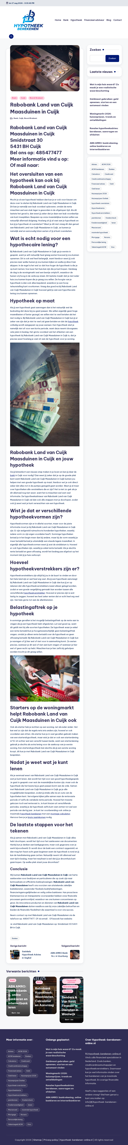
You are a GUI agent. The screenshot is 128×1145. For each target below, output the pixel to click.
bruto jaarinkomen (37, 817)
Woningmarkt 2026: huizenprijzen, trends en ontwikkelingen (103, 116)
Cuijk (23, 98)
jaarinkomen (96, 218)
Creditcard (109, 174)
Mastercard (96, 228)
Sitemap (37, 1140)
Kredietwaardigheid (99, 223)
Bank (14, 98)
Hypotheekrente (98, 208)
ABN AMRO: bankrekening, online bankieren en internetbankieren (104, 146)
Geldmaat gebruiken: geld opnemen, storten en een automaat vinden (104, 102)
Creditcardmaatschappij (101, 179)
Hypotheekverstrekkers (101, 213)
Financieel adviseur (71, 981)
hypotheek (73, 321)
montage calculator (60, 814)
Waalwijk (68, 991)
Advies (94, 164)
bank (12, 475)
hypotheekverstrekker (34, 593)
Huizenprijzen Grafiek (100, 198)
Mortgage (96, 237)
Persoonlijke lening (99, 242)
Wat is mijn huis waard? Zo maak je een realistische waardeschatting (104, 87)
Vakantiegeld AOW (99, 247)
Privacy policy (51, 1140)
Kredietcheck (111, 218)
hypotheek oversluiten (100, 203)
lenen (114, 223)
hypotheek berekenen (30, 814)
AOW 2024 (106, 164)
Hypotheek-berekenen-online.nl (104, 1053)
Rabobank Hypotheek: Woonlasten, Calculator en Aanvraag (44, 997)
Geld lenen (96, 189)
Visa (112, 247)
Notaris (107, 237)
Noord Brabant (36, 98)
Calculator (96, 174)
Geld (112, 184)
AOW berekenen (98, 169)
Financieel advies (98, 184)
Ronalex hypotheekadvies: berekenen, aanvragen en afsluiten (104, 131)
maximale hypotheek (100, 232)
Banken (15, 938)
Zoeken (95, 50)
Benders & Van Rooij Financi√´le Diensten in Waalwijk (70, 1005)
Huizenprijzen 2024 (99, 194)
